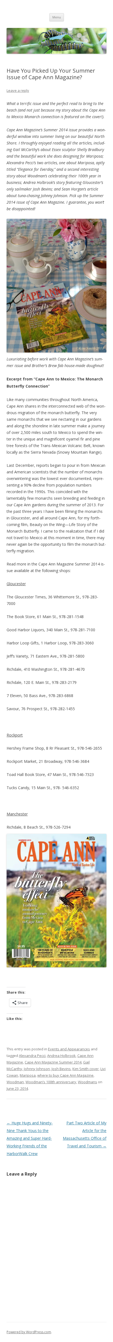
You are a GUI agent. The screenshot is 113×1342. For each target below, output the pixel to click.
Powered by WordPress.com (29, 1332)
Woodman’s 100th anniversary (51, 1081)
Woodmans (87, 1081)
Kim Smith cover (85, 1068)
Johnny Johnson (37, 1068)
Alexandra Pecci (32, 1055)
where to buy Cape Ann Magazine (65, 1075)
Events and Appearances (69, 1049)
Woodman (15, 1081)
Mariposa (28, 1075)
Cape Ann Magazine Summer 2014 (53, 1062)
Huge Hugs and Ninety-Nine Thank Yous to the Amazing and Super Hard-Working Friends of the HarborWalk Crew (30, 1138)
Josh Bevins (61, 1068)
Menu (56, 17)
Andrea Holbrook (61, 1055)
